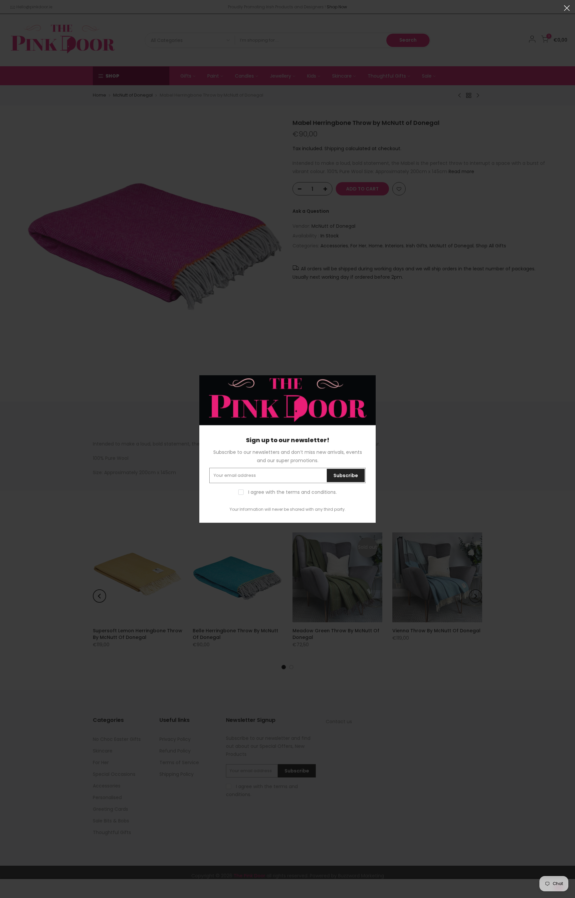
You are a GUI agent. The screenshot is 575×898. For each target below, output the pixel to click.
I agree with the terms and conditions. (292, 492)
